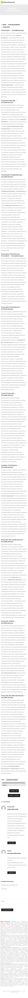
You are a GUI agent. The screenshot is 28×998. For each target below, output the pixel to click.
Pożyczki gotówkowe (14, 24)
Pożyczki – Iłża (14, 790)
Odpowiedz (12, 842)
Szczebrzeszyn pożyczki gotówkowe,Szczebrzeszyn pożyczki (13, 784)
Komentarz (4, 889)
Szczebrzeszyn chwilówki (12, 779)
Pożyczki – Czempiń (14, 795)
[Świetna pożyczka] (14, 2)
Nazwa (3, 901)
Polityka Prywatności (16, 991)
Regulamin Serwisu (7, 991)
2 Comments (6, 27)
